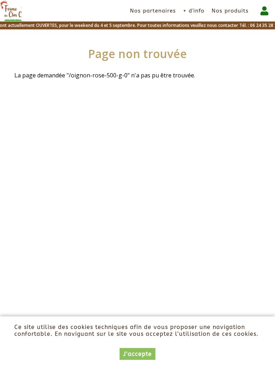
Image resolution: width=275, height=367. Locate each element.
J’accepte (137, 354)
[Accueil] (10, 11)
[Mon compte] (264, 11)
